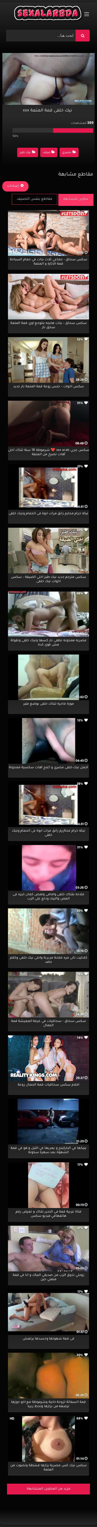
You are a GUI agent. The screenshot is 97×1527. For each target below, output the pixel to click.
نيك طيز (25, 152)
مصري (66, 152)
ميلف (46, 152)
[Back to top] (82, 1513)
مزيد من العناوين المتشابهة (48, 1489)
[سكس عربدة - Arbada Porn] (48, 14)
